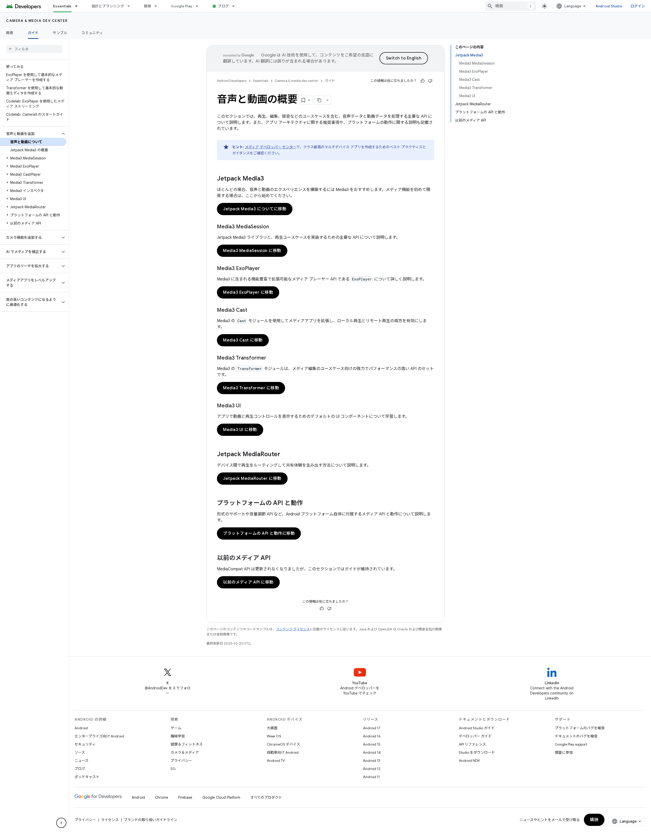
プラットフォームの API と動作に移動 (259, 533)
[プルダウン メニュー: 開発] (158, 6)
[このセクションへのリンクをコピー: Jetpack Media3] (269, 179)
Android (81, 728)
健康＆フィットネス (187, 744)
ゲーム (176, 728)
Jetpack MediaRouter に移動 (252, 478)
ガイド (33, 33)
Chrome (161, 797)
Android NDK (469, 760)
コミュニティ (92, 33)
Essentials (62, 6)
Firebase (185, 797)
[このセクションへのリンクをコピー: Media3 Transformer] (271, 358)
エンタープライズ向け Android (99, 736)
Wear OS (274, 736)
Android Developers (231, 81)
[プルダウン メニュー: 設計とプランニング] (131, 6)
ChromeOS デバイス (283, 744)
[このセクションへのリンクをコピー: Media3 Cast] (252, 310)
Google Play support (571, 744)
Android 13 (371, 760)
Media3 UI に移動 (240, 429)
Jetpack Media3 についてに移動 (254, 209)
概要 (9, 33)
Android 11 (371, 777)
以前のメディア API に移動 (248, 582)
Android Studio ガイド (477, 728)
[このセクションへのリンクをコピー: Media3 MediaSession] (274, 227)
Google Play (181, 6)
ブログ (223, 6)
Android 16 (372, 736)
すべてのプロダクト (266, 797)
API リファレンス (472, 744)
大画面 (272, 728)
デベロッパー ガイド (475, 736)
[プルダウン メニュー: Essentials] (78, 6)
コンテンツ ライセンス (293, 629)
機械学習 (178, 736)
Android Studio (609, 6)
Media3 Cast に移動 (243, 340)
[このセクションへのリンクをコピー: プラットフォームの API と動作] (308, 503)
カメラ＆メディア (185, 752)
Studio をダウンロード (477, 752)
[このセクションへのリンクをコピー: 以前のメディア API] (276, 558)
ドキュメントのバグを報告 (576, 736)
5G (173, 768)
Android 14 (372, 752)
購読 (594, 819)
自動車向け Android (283, 752)
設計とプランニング (108, 6)
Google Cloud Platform (221, 797)
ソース (80, 752)
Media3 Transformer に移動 (251, 388)
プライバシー (181, 760)
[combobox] (510, 6)
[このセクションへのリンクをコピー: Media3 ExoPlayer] (265, 269)
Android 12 (371, 768)
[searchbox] (34, 49)
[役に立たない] (430, 81)
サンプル (60, 33)
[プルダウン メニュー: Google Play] (199, 6)
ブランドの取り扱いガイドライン (150, 820)
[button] (30, 134)
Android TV (276, 760)
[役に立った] (422, 81)
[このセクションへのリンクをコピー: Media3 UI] (246, 406)
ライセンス (110, 820)
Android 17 (371, 728)
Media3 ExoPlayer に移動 (248, 292)
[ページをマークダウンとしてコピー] (319, 100)
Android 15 (371, 744)
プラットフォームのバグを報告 (580, 728)
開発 (147, 6)
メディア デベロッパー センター (270, 147)
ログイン (637, 6)
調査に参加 (564, 752)
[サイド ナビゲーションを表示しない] (61, 823)
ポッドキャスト (87, 777)
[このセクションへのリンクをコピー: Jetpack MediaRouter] (285, 455)
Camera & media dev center (37, 20)
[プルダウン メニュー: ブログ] (236, 6)
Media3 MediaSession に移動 (252, 250)
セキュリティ (85, 744)
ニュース (81, 760)
